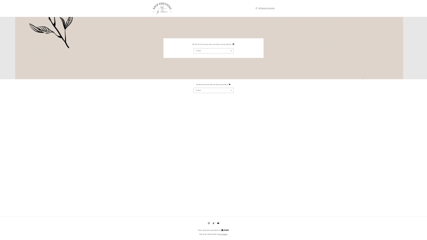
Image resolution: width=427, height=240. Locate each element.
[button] (265, 8)
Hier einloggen (223, 234)
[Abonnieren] (231, 50)
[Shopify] (225, 230)
